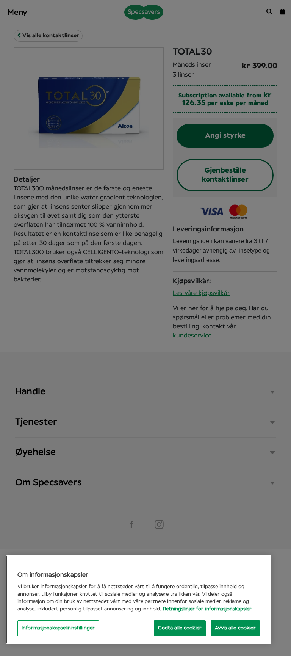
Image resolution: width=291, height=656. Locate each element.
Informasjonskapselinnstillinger (58, 628)
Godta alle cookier (180, 628)
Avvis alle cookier (235, 628)
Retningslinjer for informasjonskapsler (207, 609)
